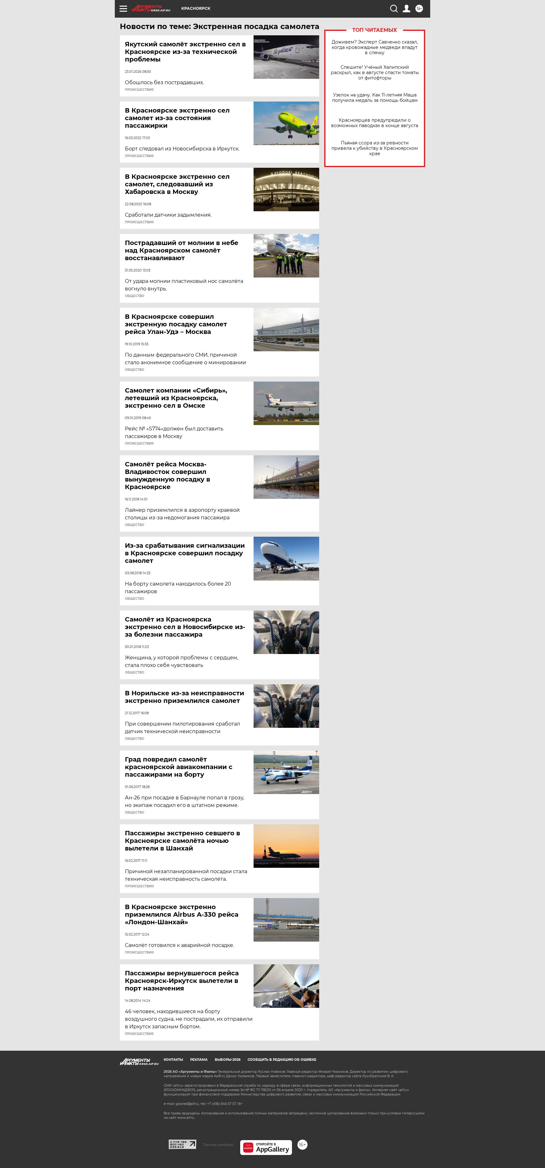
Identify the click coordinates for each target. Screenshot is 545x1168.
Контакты (173, 1060)
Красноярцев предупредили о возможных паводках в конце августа (374, 123)
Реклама (199, 1060)
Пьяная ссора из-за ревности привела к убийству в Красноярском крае (374, 148)
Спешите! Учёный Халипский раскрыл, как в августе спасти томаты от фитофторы (375, 73)
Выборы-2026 (227, 1060)
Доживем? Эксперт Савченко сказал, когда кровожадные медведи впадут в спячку (375, 47)
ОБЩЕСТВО (134, 296)
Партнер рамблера (218, 1145)
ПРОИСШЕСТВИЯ (139, 89)
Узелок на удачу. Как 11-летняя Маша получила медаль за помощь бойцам (375, 97)
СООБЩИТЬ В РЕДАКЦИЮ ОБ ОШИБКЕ (282, 1060)
